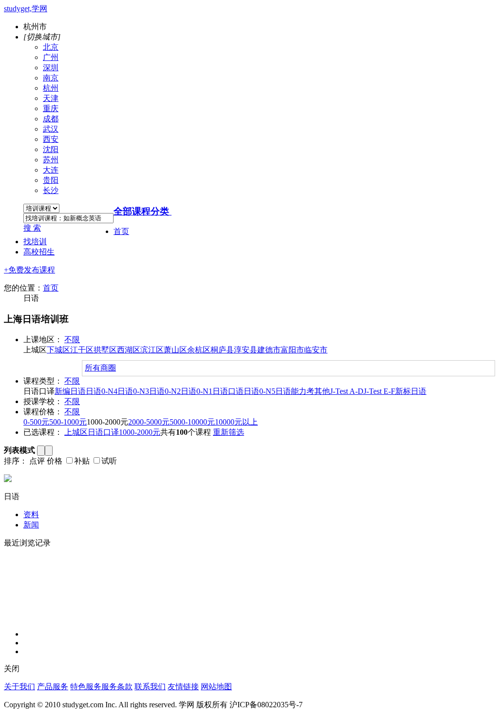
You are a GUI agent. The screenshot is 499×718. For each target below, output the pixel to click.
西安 (50, 139)
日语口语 (228, 391)
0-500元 (36, 422)
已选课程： (42, 432)
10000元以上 (236, 422)
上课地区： (42, 339)
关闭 (11, 668)
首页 (121, 231)
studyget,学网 (25, 8)
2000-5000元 (149, 422)
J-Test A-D (347, 391)
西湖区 (128, 350)
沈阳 (50, 149)
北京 (50, 47)
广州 (50, 57)
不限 (72, 339)
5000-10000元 (192, 422)
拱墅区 (105, 350)
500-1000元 (68, 422)
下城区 (58, 350)
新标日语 (410, 391)
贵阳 (50, 180)
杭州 (50, 88)
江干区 (82, 350)
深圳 (50, 67)
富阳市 (292, 350)
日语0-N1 (196, 391)
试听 (109, 461)
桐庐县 (222, 350)
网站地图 (216, 686)
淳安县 (245, 350)
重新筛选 (228, 432)
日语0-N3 (133, 391)
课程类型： (42, 381)
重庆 (50, 108)
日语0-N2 (165, 391)
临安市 (315, 350)
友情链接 (183, 686)
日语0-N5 (259, 391)
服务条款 (117, 686)
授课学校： (42, 401)
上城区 (76, 432)
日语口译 (103, 432)
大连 (50, 170)
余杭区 (199, 350)
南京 (50, 78)
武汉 (50, 129)
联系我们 (150, 686)
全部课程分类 (141, 211)
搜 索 (32, 228)
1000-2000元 (139, 432)
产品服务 (52, 686)
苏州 (50, 159)
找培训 (35, 241)
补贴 (82, 461)
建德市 (269, 350)
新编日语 (70, 391)
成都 (50, 119)
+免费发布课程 (29, 270)
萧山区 (175, 350)
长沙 (50, 190)
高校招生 (39, 252)
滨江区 (152, 350)
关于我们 (19, 686)
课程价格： (42, 412)
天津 (50, 98)
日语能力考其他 (302, 391)
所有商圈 (100, 368)
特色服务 (85, 686)
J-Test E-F (379, 391)
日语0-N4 (101, 391)
